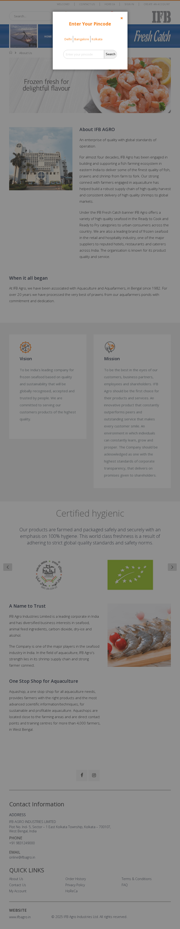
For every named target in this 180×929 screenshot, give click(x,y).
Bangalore (81, 39)
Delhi (68, 39)
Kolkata (97, 39)
